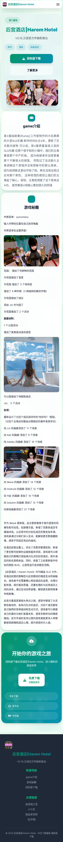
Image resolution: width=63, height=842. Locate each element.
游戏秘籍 (31, 782)
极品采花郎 (31, 814)
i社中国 (31, 819)
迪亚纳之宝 (31, 804)
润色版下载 (31, 787)
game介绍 (31, 777)
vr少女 (31, 809)
